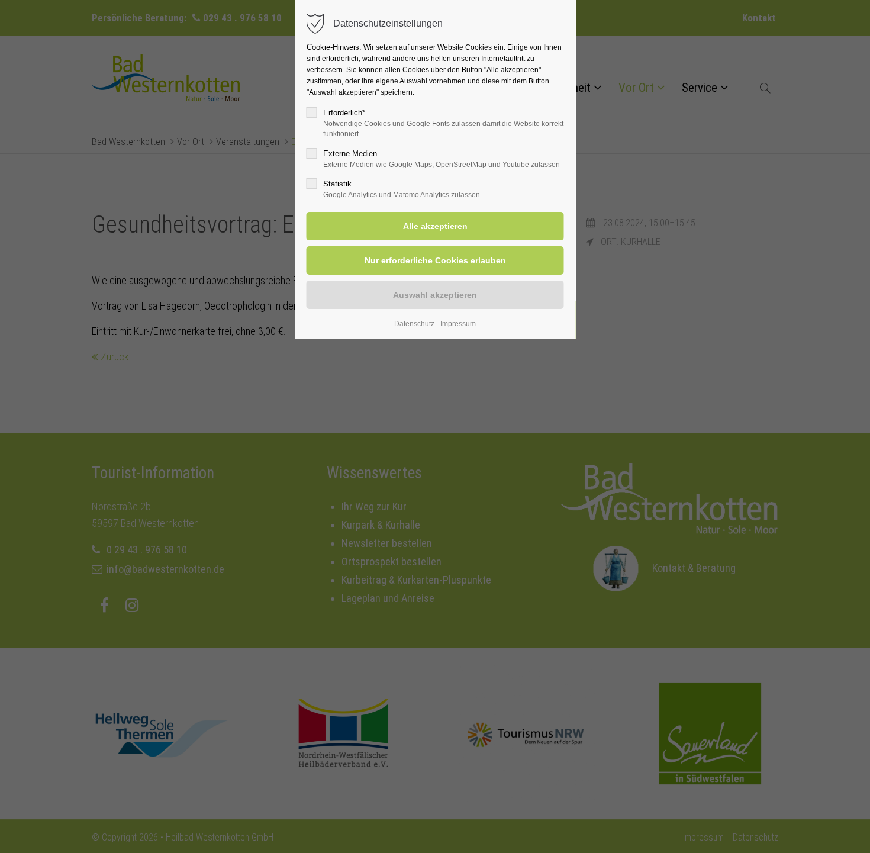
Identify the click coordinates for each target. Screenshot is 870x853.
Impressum (458, 324)
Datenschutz (414, 324)
